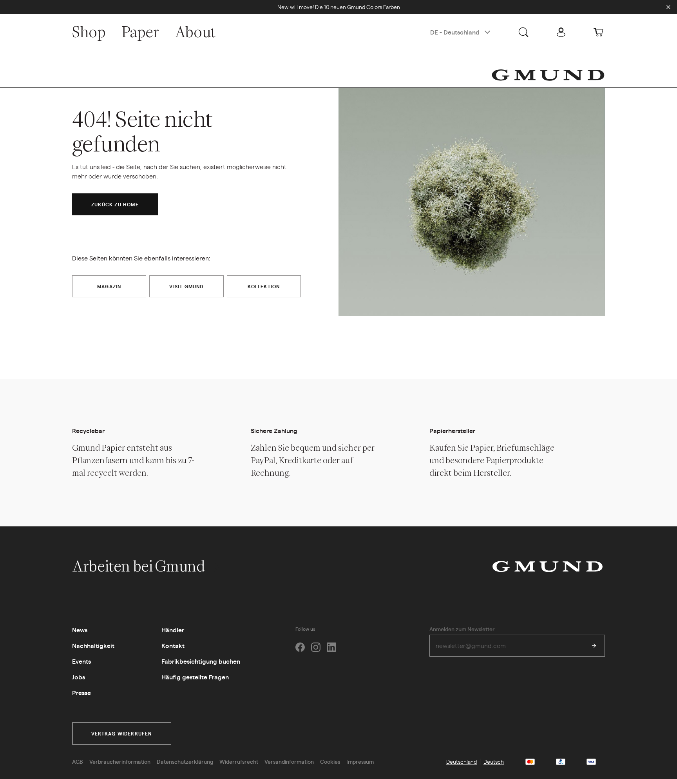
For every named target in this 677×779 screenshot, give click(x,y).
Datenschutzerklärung (185, 761)
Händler (172, 630)
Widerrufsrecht (238, 761)
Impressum (360, 761)
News (79, 630)
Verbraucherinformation (119, 761)
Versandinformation (289, 761)
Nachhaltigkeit (93, 645)
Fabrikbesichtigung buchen (200, 661)
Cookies (330, 761)
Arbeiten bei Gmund (139, 566)
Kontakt (173, 645)
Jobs (78, 677)
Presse (81, 692)
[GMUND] (548, 75)
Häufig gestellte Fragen (195, 677)
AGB (77, 761)
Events (81, 661)
